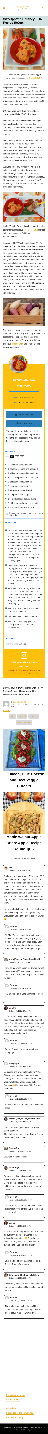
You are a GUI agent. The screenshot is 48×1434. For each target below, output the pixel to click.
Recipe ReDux (31, 230)
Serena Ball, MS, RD (19, 702)
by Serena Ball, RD (34, 78)
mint (12, 716)
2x (17, 457)
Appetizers (6, 710)
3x (22, 457)
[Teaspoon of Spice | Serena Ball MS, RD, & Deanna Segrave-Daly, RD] (23, 8)
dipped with (17, 344)
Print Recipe (25, 414)
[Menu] (4, 7)
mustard (22, 716)
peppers (33, 716)
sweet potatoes (24, 722)
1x (12, 457)
